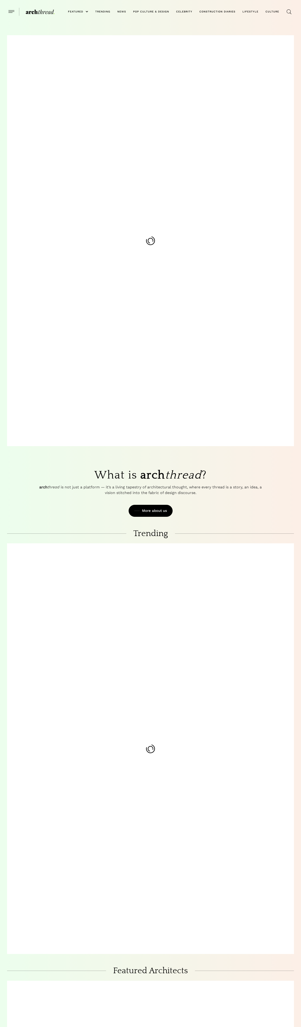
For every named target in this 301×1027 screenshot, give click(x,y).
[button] (11, 12)
